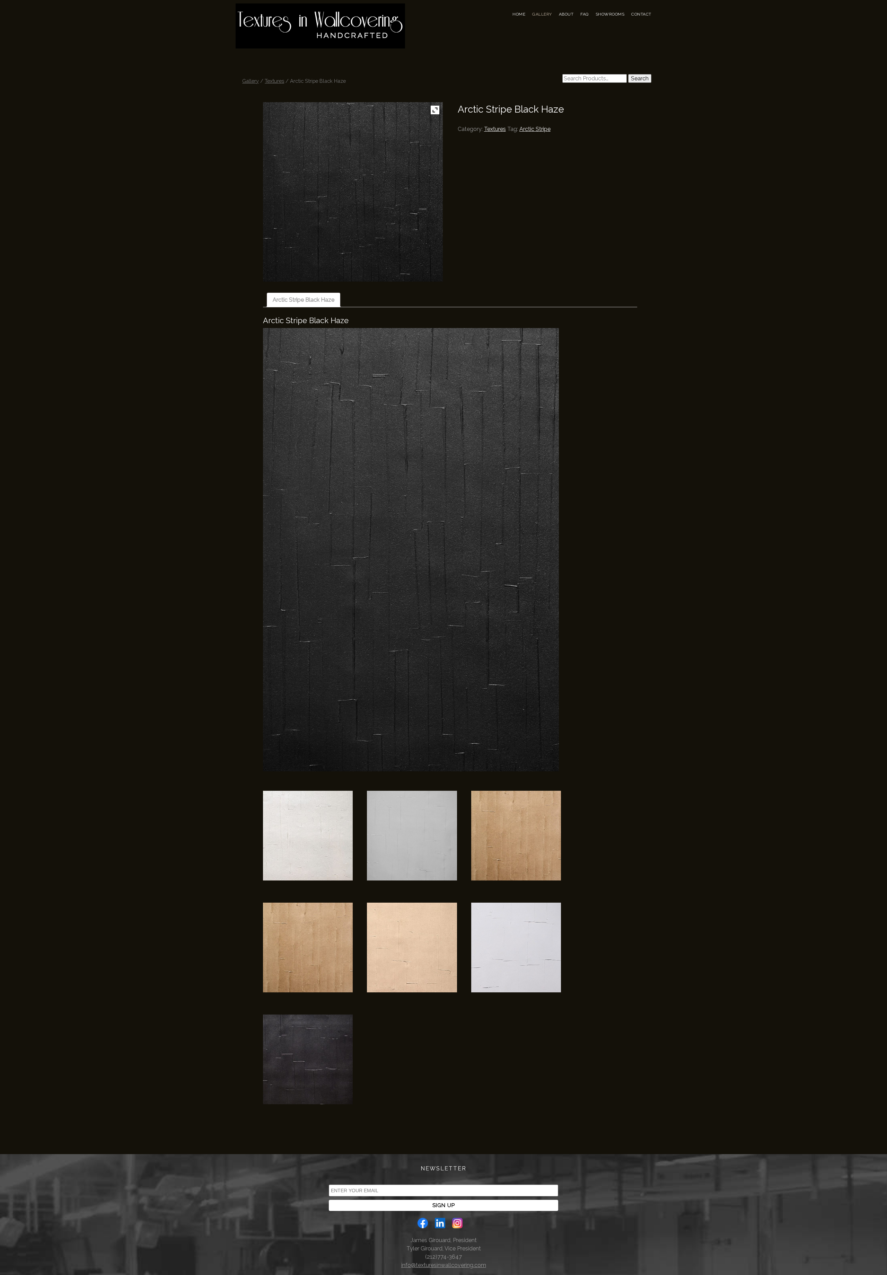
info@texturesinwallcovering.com (443, 1265)
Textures (274, 81)
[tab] (303, 300)
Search (640, 78)
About (566, 14)
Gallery (542, 14)
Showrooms (610, 14)
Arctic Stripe (535, 129)
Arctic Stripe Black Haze (303, 299)
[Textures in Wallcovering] (320, 35)
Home (518, 14)
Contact (641, 14)
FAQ (584, 14)
